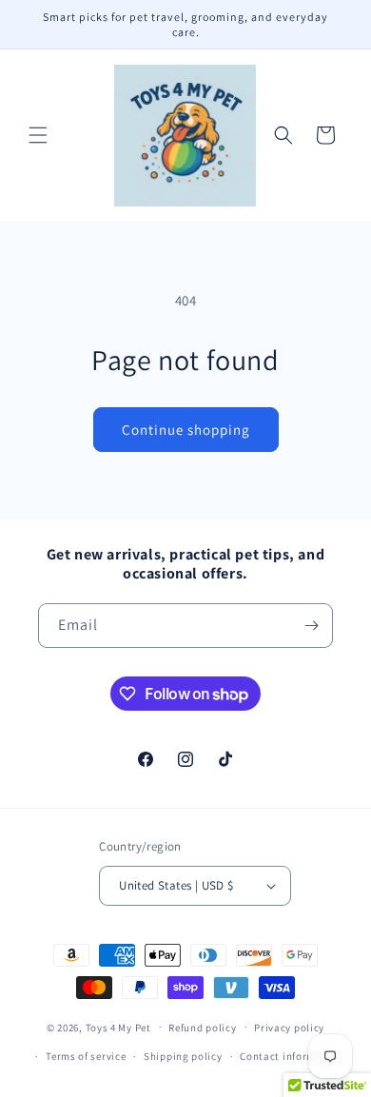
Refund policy (202, 1027)
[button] (38, 135)
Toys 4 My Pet (118, 1026)
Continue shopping (186, 430)
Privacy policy (289, 1027)
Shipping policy (183, 1056)
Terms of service (86, 1056)
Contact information (291, 1056)
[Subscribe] (311, 625)
